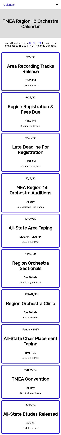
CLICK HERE (35, 43)
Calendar (9, 4)
